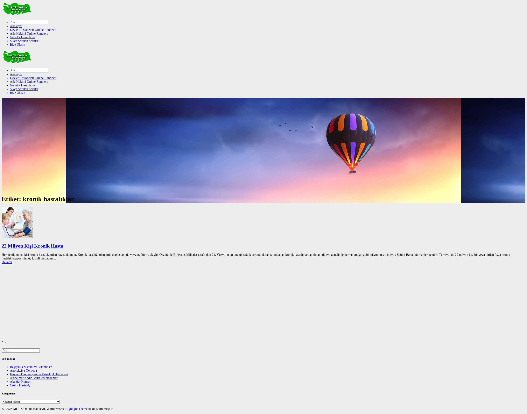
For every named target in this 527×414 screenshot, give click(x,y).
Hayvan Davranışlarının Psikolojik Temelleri (39, 374)
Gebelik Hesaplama (22, 37)
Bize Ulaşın (17, 44)
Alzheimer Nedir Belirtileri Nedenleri (34, 378)
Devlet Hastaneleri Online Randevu (33, 29)
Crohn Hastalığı (20, 385)
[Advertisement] (125, 303)
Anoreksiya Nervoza (23, 370)
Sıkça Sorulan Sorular (24, 41)
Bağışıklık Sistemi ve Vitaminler (31, 367)
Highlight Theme (76, 409)
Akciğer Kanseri (20, 381)
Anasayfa (16, 26)
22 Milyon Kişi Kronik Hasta (32, 246)
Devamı (7, 262)
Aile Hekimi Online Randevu (29, 33)
